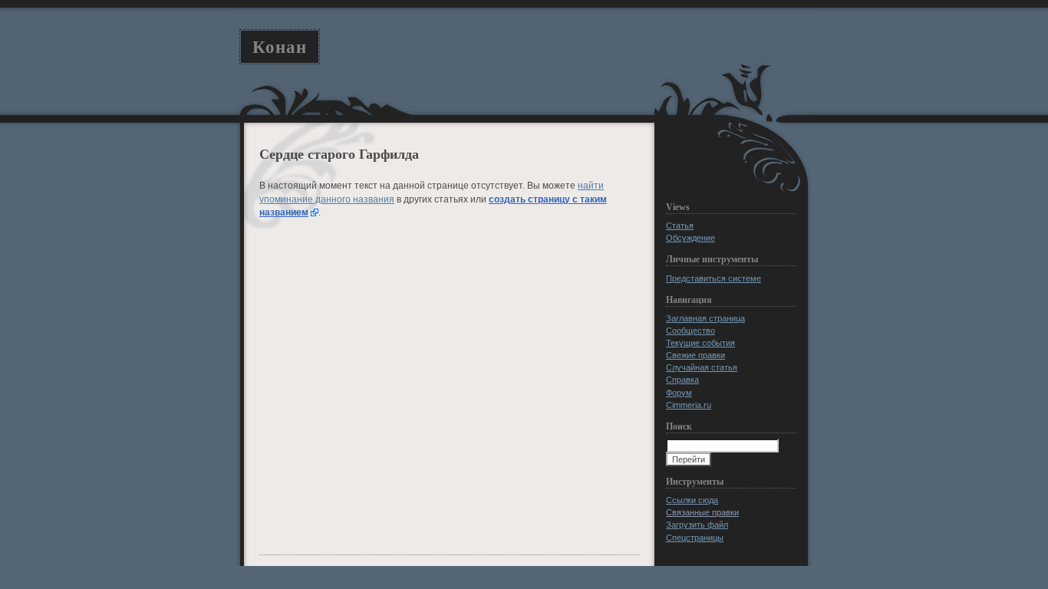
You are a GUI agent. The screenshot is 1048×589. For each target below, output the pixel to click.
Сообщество (690, 330)
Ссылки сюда (692, 500)
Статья (680, 225)
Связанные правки (702, 512)
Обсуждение (690, 237)
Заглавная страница (705, 318)
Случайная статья (701, 367)
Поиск (679, 426)
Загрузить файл (697, 524)
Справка (682, 379)
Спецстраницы (694, 537)
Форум (679, 392)
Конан (279, 47)
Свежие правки (695, 355)
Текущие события (700, 342)
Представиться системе (713, 278)
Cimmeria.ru (688, 405)
